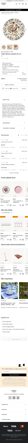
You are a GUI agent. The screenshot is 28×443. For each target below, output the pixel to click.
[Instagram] (14, 397)
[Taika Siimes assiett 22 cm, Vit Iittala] (14, 29)
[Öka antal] (6, 339)
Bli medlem (24, 73)
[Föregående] (2, 29)
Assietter (16, 12)
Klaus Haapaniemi (5, 51)
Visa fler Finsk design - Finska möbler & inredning (13, 329)
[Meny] (26, 3)
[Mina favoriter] (19, 3)
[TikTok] (18, 397)
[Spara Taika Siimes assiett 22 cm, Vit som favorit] (25, 339)
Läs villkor (24, 385)
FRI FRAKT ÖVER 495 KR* (15, 0)
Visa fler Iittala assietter (7, 324)
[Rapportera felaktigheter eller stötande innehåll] (26, 147)
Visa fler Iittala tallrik (6, 321)
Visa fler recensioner (14, 172)
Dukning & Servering (5, 12)
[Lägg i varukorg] (10, 205)
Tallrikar (11, 12)
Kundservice (5, 404)
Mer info (24, 88)
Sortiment (4, 409)
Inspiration (4, 414)
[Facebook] (10, 397)
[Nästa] (25, 29)
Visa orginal (12, 147)
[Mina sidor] (16, 3)
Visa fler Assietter (6, 331)
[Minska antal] (2, 339)
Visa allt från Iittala (6, 212)
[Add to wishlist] (8, 205)
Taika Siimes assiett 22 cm (6, 13)
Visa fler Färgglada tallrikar (8, 326)
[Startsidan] (3, 4)
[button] (4, 58)
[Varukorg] (22, 3)
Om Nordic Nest (6, 419)
